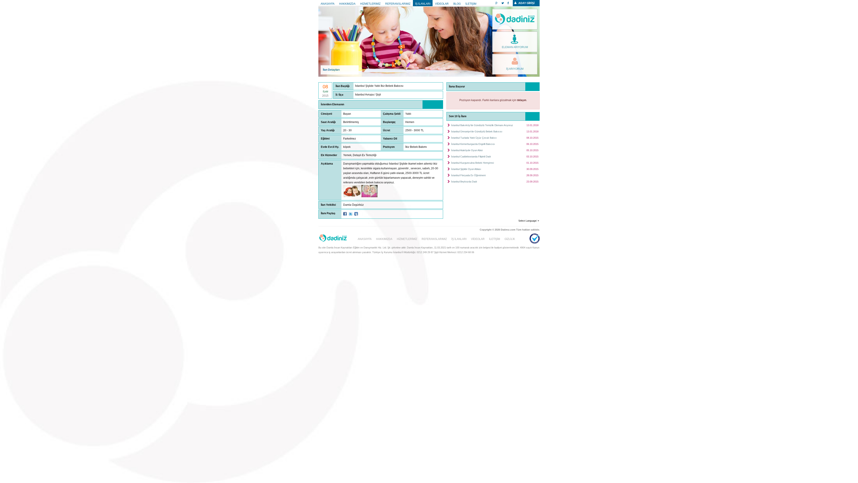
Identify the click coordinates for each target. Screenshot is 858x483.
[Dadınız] (514, 19)
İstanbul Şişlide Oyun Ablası (466, 169)
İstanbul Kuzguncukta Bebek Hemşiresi (472, 162)
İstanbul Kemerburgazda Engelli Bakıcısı (473, 144)
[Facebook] (508, 3)
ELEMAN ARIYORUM (515, 47)
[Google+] (497, 3)
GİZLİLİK (510, 239)
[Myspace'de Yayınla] (356, 214)
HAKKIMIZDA (347, 3)
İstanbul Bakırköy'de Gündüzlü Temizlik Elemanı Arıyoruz (482, 125)
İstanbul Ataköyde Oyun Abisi (467, 150)
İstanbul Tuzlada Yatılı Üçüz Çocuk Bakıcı (474, 137)
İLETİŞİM (470, 3)
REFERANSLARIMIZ (397, 3)
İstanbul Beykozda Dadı (464, 181)
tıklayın (521, 100)
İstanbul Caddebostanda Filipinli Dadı (471, 156)
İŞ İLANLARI (422, 3)
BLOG (457, 3)
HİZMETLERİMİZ (370, 3)
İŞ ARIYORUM (515, 68)
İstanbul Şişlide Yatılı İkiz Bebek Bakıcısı (379, 85)
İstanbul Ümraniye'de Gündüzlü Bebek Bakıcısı (476, 131)
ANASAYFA (327, 3)
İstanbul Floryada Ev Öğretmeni (468, 175)
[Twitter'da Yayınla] (350, 214)
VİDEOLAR (442, 3)
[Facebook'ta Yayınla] (345, 214)
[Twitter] (503, 3)
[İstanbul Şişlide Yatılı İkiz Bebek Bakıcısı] (352, 196)
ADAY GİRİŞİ (526, 3)
